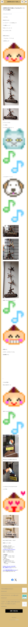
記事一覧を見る (14, 611)
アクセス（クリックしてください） (9, 549)
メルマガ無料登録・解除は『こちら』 (10, 570)
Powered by (12, 619)
